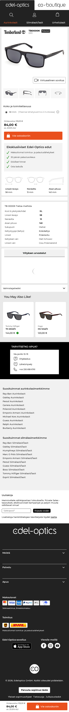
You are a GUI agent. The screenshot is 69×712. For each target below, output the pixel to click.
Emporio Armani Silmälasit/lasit (20, 458)
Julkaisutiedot (53, 696)
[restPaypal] (28, 603)
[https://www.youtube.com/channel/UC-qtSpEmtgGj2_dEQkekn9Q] (57, 646)
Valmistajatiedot (12, 288)
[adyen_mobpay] (45, 603)
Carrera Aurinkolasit (13, 405)
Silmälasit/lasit (34, 22)
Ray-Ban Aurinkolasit (14, 393)
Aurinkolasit (10, 22)
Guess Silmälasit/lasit (14, 465)
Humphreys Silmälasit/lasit (17, 450)
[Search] (11, 15)
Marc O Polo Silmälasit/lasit (17, 454)
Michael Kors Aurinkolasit (16, 416)
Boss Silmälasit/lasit (13, 469)
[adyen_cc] (4, 603)
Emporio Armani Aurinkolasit (18, 412)
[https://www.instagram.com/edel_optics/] (50, 646)
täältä (54, 517)
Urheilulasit (58, 22)
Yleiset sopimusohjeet (20, 696)
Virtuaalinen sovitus (52, 80)
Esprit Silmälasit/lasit (14, 477)
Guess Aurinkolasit (13, 420)
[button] (17, 5)
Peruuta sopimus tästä (34, 690)
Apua (5, 581)
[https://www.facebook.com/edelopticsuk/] (43, 646)
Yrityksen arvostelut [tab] (34, 253)
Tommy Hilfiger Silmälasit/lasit (19, 473)
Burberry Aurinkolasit (14, 428)
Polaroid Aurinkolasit (14, 409)
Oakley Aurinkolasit (13, 397)
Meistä (6, 552)
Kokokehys (44, 231)
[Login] (34, 15)
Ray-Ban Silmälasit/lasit (15, 443)
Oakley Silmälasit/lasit (15, 446)
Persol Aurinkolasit (13, 401)
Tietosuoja (38, 696)
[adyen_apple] (36, 603)
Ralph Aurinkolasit (13, 424)
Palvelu (6, 567)
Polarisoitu (44, 235)
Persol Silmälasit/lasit (14, 462)
